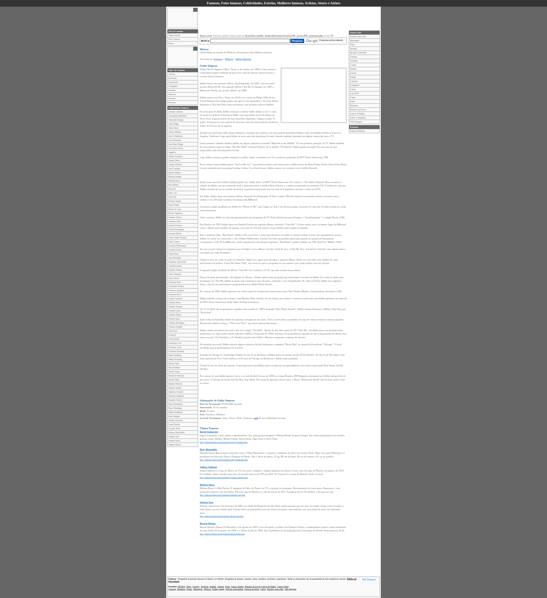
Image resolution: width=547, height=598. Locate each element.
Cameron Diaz (174, 221)
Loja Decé (354, 93)
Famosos (218, 59)
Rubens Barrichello (176, 432)
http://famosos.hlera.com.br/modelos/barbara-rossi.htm (222, 495)
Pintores (171, 98)
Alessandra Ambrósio (177, 116)
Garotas (353, 73)
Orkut (352, 44)
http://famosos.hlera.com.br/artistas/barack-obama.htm (222, 534)
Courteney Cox (174, 343)
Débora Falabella (175, 412)
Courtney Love (174, 347)
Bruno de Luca (174, 209)
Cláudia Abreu (174, 302)
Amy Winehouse (175, 136)
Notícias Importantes (234, 589)
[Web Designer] (369, 580)
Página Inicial (174, 35)
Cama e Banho (237, 586)
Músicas (207, 589)
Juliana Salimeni (175, 420)
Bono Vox (172, 193)
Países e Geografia (358, 117)
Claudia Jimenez (175, 306)
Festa (227, 586)
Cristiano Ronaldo (176, 351)
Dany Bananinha (175, 404)
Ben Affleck (173, 185)
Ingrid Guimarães (209, 431)
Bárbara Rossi (174, 181)
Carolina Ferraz (174, 250)
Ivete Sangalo (174, 416)
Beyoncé (172, 189)
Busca (171, 43)
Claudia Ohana (174, 315)
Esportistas (173, 82)
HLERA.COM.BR (358, 53)
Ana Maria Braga (175, 144)
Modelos (172, 90)
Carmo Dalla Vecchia (177, 237)
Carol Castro (173, 241)
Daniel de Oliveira (176, 375)
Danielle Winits (175, 400)
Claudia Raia (173, 319)
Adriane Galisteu (175, 111)
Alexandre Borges (176, 120)
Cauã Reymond (175, 266)
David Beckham (175, 408)
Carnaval (353, 81)
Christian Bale (174, 282)
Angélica (172, 152)
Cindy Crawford (175, 298)
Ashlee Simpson (175, 156)
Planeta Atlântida (357, 131)
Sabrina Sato (173, 436)
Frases (189, 589)
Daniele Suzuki (174, 388)
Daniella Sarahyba (176, 396)
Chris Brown (173, 278)
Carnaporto (354, 85)
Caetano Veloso (175, 217)
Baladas (353, 69)
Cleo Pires (172, 331)
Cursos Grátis (283, 586)
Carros (353, 89)
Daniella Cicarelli (175, 392)
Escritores (172, 78)
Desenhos (181, 589)
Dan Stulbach (174, 367)
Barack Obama (174, 172)
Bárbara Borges (174, 176)
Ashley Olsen (174, 160)
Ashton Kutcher (175, 164)
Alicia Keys (173, 128)
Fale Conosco (174, 39)
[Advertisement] (180, 17)
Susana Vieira (174, 440)
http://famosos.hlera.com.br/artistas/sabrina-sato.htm (221, 516)
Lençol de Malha (357, 113)
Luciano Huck (174, 428)
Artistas (171, 74)
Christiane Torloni (176, 286)
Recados (353, 48)
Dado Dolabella (175, 355)
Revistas (172, 102)
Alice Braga (173, 124)
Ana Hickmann (174, 140)
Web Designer (356, 122)
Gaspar (353, 77)
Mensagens (354, 40)
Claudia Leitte (174, 310)
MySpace (354, 105)
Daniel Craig (173, 371)
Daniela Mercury (175, 384)
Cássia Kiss (173, 254)
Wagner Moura (174, 444)
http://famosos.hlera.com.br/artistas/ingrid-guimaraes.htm (223, 442)
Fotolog (353, 57)
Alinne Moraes (174, 132)
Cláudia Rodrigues (176, 323)
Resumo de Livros (358, 109)
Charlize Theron (175, 270)
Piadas (353, 97)
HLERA (181, 586)
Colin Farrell (173, 339)
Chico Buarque (174, 274)
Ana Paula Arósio (175, 148)
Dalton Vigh (173, 363)
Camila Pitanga (175, 225)
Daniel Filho (173, 380)
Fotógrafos (173, 86)
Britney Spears (174, 201)
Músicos (172, 94)
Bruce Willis (173, 205)
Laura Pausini (174, 424)
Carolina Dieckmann (177, 246)
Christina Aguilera (176, 290)
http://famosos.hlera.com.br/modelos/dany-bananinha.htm (224, 460)
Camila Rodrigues (176, 229)
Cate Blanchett (174, 258)
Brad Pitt (172, 197)
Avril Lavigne (174, 168)
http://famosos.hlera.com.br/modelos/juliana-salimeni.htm (224, 478)
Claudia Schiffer (175, 327)
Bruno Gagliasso (175, 213)
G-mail (353, 65)
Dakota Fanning (175, 359)
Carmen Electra (174, 233)
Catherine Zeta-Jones (177, 262)
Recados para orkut (358, 36)
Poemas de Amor (251, 589)
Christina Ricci (174, 294)
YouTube (354, 61)
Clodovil (172, 335)
